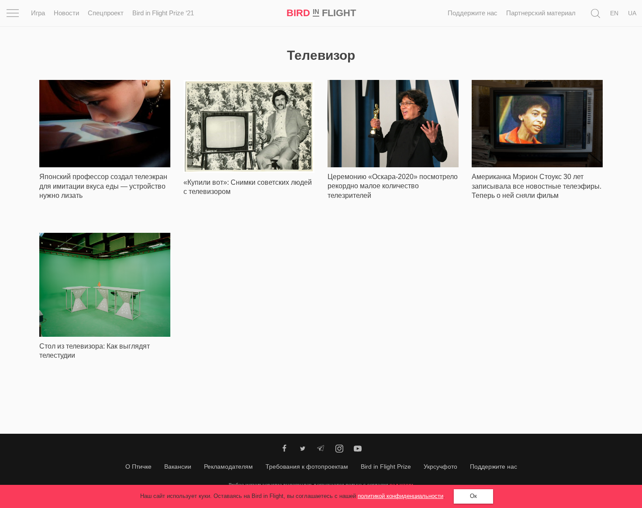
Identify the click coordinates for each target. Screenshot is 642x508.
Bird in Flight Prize (386, 466)
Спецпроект (106, 13)
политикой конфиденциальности (400, 496)
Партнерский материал (541, 13)
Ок (473, 496)
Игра (38, 13)
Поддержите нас (472, 13)
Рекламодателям (228, 466)
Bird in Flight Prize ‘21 (163, 13)
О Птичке (138, 466)
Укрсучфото (440, 466)
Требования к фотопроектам (307, 466)
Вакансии (177, 466)
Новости (66, 13)
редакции (401, 484)
